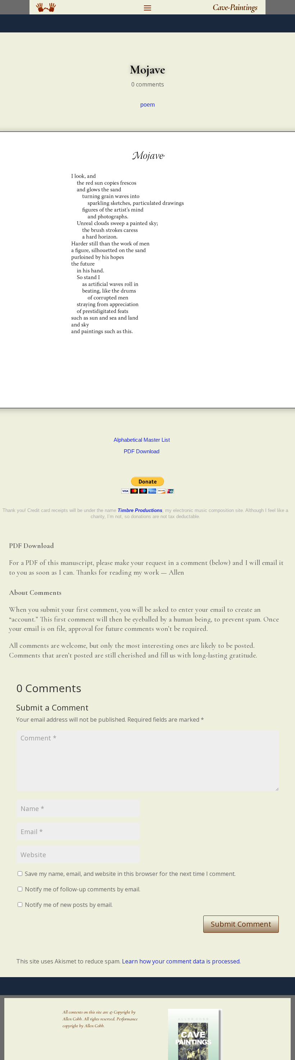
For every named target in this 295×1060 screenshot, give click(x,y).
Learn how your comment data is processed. (181, 961)
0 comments (147, 84)
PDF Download (141, 451)
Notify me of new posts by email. (69, 905)
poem (147, 105)
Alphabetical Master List (142, 440)
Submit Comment (241, 924)
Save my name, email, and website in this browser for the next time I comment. (130, 874)
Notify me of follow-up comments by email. (82, 889)
